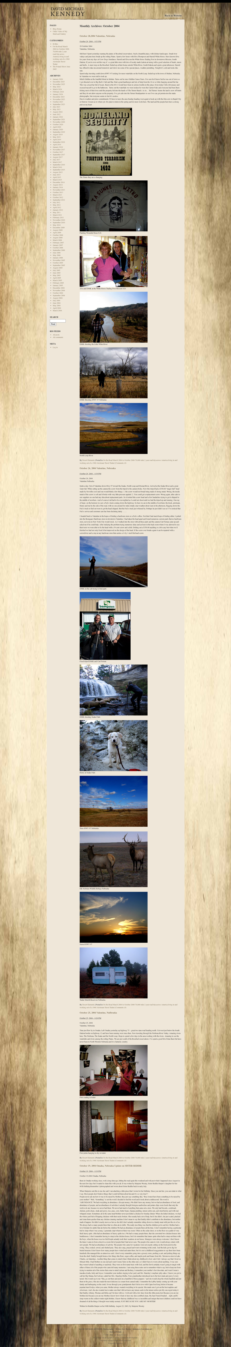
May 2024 (56, 86)
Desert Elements (88, 460)
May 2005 (56, 275)
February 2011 (58, 217)
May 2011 (56, 212)
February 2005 (58, 283)
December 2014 (59, 182)
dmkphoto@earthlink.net (142, 1329)
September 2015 (59, 169)
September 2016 (59, 164)
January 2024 (58, 94)
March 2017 (57, 162)
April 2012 (57, 207)
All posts (56, 334)
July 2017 (56, 159)
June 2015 (56, 174)
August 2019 (58, 134)
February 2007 (58, 242)
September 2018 (59, 142)
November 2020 (59, 122)
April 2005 (57, 277)
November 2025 (59, 84)
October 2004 (58, 293)
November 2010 (59, 220)
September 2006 (59, 250)
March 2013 (57, 194)
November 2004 (59, 290)
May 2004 (56, 305)
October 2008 (58, 235)
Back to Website (116, 1332)
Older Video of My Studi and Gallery (60, 32)
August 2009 (58, 230)
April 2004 (57, 308)
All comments (58, 337)
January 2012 (58, 210)
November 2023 (59, 99)
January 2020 (58, 129)
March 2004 (57, 310)
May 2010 (56, 225)
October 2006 (58, 247)
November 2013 (59, 189)
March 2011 (57, 215)
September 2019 (59, 132)
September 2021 (59, 119)
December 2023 (59, 96)
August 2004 (58, 298)
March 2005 (57, 280)
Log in (55, 347)
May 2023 (56, 109)
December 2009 (59, 227)
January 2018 (58, 147)
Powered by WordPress (115, 1343)
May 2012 (56, 205)
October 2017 (58, 152)
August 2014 (58, 184)
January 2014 (58, 187)
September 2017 (59, 154)
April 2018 (57, 144)
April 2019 (57, 139)
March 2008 (57, 240)
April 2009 (57, 232)
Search (54, 316)
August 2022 (58, 111)
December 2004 (59, 288)
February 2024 (58, 91)
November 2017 (59, 149)
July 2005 (56, 270)
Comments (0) (121, 463)
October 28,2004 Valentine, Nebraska (97, 36)
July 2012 (56, 202)
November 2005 (59, 260)
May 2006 (56, 255)
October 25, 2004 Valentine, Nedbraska (98, 1012)
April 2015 (57, 177)
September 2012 (59, 200)
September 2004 (59, 295)
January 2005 (58, 285)
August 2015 (58, 172)
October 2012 (58, 197)
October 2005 (58, 262)
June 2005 (56, 272)
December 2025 (59, 81)
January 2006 (58, 257)
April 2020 (57, 127)
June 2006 (56, 252)
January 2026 (58, 79)
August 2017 (58, 157)
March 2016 (57, 167)
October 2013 (58, 192)
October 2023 (58, 101)
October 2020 (58, 124)
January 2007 (58, 245)
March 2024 (57, 89)
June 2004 (56, 303)
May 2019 (56, 137)
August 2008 (58, 237)
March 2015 (57, 179)
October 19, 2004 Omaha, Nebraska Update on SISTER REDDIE (111, 1165)
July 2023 (56, 106)
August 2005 (58, 267)
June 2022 (56, 114)
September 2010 (59, 222)
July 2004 (56, 300)
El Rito (55, 44)
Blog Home (57, 29)
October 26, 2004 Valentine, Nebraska (98, 468)
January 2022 (58, 117)
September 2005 (59, 265)
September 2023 (59, 104)
